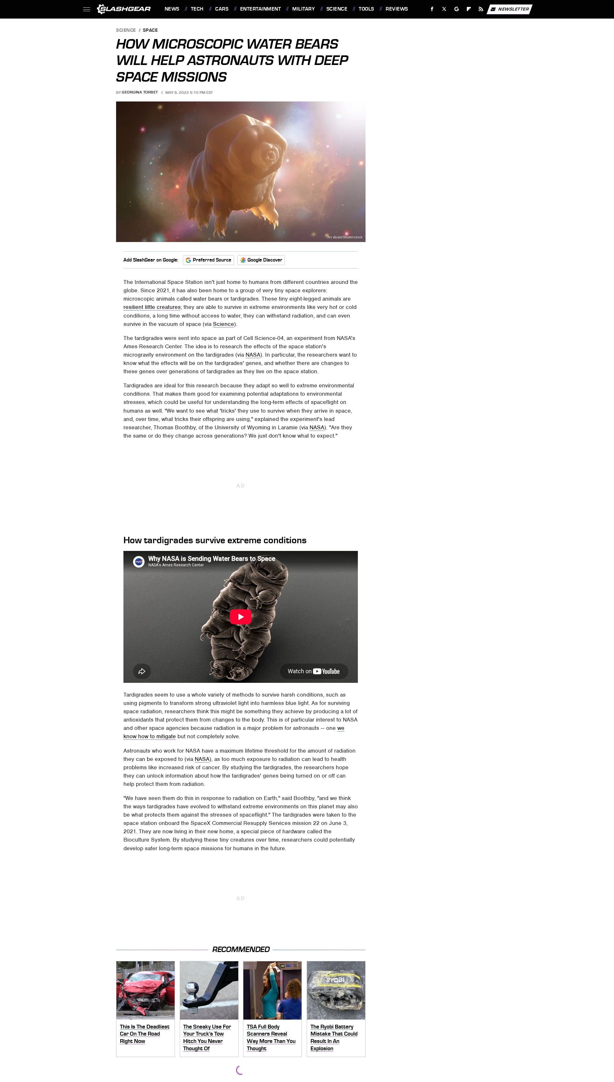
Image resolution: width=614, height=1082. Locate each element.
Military (303, 9)
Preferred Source (212, 260)
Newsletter (514, 8)
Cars (221, 9)
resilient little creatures (152, 307)
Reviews (397, 9)
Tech (197, 9)
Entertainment (260, 9)
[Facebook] (432, 9)
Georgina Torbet (140, 92)
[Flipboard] (469, 9)
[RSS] (480, 9)
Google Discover (265, 260)
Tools (366, 9)
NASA (253, 354)
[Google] (456, 9)
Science (337, 9)
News (172, 9)
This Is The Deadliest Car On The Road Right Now (144, 1033)
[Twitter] (444, 9)
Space (150, 30)
